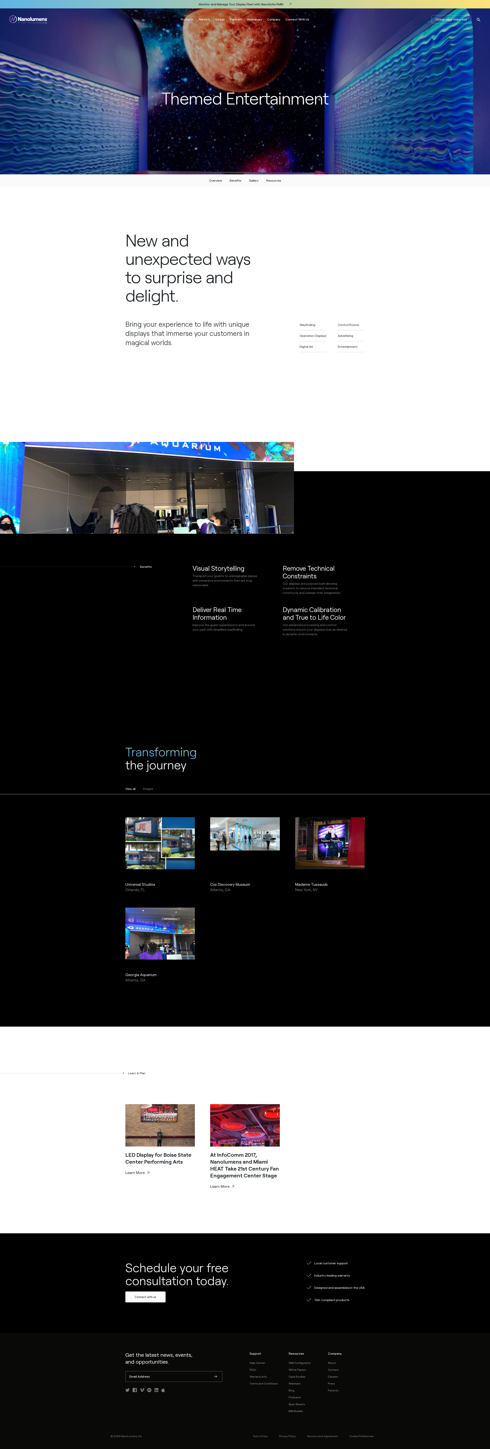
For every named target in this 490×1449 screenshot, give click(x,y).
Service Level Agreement (322, 1436)
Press (331, 1383)
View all (130, 788)
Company (273, 19)
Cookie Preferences (361, 1436)
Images (148, 788)
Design (220, 19)
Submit (215, 1376)
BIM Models (296, 1411)
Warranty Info (258, 1376)
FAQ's (253, 1369)
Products (187, 19)
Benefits (235, 180)
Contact (333, 1369)
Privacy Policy (287, 1436)
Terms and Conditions (264, 1383)
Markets (204, 19)
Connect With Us (297, 19)
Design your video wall (451, 19)
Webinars (295, 1383)
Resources (254, 19)
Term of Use (260, 1436)
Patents (333, 1390)
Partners (236, 19)
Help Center (257, 1362)
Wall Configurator (300, 1362)
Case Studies (297, 1376)
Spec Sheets (297, 1404)
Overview (215, 180)
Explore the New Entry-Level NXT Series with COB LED (241, 4)
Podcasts (295, 1397)
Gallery (254, 180)
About (332, 1362)
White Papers (297, 1369)
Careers (333, 1376)
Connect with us (145, 1297)
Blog (291, 1390)
